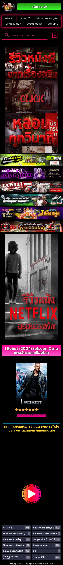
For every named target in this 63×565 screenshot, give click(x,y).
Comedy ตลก (13, 24)
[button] (55, 35)
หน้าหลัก (9, 18)
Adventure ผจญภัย (46, 18)
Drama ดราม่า (34, 24)
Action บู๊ (25, 18)
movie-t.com (48, 563)
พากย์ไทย (53, 24)
